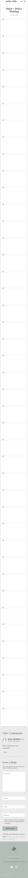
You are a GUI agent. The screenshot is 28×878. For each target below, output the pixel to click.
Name (5, 798)
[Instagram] (16, 867)
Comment (7, 773)
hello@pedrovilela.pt (14, 856)
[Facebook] (11, 867)
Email (5, 807)
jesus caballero (14, 739)
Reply (5, 752)
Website (6, 815)
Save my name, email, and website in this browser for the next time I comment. (14, 821)
